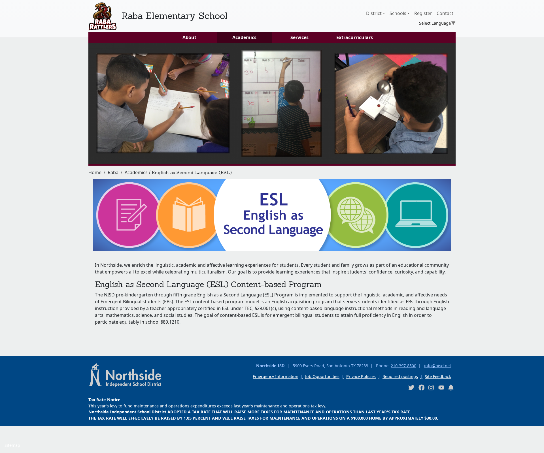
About (189, 37)
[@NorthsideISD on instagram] (431, 387)
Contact (445, 13)
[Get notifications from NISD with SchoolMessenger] (451, 387)
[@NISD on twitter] (411, 387)
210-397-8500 (403, 365)
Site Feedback (438, 376)
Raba (113, 172)
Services (299, 37)
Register (423, 13)
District (374, 13)
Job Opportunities (322, 376)
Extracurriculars (354, 37)
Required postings (400, 376)
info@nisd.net (437, 365)
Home (94, 172)
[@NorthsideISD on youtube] (441, 387)
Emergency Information (275, 376)
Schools (398, 13)
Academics (244, 37)
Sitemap (12, 445)
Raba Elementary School (174, 16)
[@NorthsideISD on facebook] (421, 387)
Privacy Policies (361, 376)
